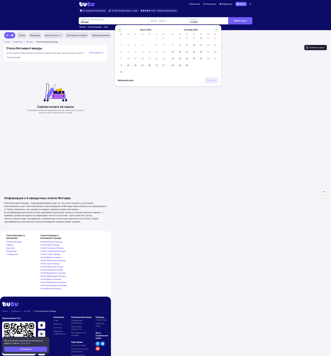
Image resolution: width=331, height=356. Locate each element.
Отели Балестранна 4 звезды (53, 285)
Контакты (58, 327)
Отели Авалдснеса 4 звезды (53, 282)
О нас (56, 320)
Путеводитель (209, 4)
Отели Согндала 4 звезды (52, 248)
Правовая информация (59, 332)
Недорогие (11, 251)
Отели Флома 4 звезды (50, 288)
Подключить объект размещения (80, 350)
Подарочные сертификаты (77, 321)
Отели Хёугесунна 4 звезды (53, 260)
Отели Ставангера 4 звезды (53, 251)
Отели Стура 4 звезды (50, 254)
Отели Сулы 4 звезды (50, 263)
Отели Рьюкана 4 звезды (51, 270)
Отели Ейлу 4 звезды (49, 245)
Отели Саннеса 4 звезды (51, 266)
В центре (10, 248)
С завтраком (12, 254)
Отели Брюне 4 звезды (50, 279)
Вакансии (58, 324)
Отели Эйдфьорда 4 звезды (53, 276)
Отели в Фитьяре (14, 241)
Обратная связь (100, 324)
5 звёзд (9, 245)
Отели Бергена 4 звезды (51, 241)
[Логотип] (87, 4)
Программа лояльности (76, 327)
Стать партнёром (78, 345)
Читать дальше (95, 52)
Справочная (194, 4)
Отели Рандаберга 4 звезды (53, 273)
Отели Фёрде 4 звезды (50, 257)
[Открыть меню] (250, 4)
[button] (41, 325)
